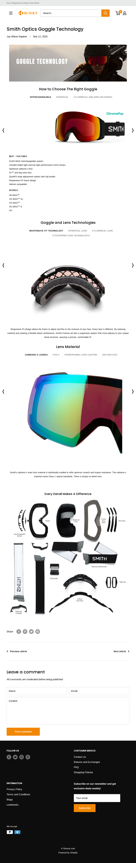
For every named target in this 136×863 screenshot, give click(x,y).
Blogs (10, 799)
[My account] (124, 13)
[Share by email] (37, 631)
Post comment (23, 731)
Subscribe (85, 808)
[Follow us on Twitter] (15, 757)
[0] (118, 13)
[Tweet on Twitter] (31, 631)
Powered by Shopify (68, 852)
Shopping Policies (83, 772)
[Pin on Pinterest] (25, 631)
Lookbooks (13, 804)
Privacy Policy (14, 789)
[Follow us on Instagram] (21, 757)
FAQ (76, 767)
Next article (120, 651)
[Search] (105, 13)
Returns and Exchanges (87, 762)
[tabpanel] (68, 157)
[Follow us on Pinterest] (28, 757)
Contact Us (80, 756)
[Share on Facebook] (18, 631)
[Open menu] (10, 13)
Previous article (18, 651)
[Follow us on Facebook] (9, 757)
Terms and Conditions (18, 794)
